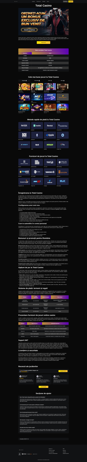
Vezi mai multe (43, 386)
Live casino (36, 80)
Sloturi (62, 80)
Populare (23, 80)
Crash (49, 80)
